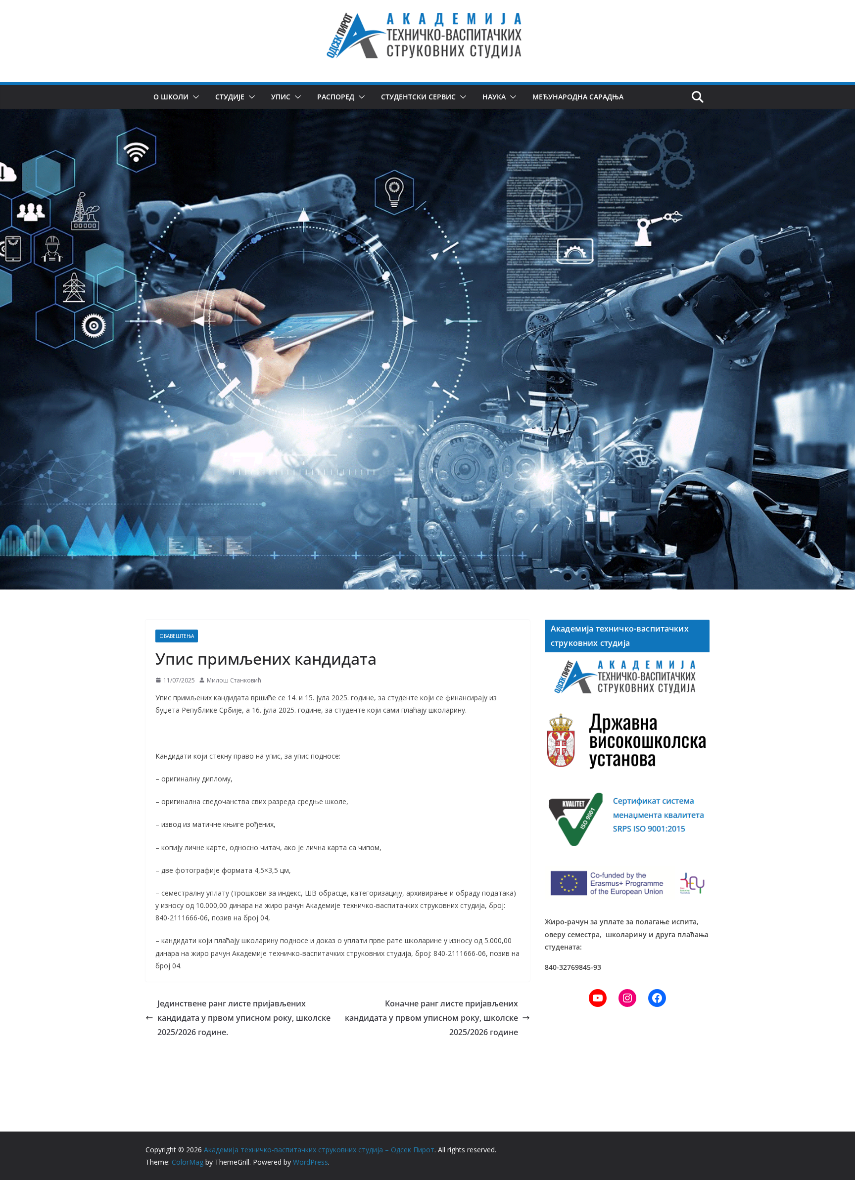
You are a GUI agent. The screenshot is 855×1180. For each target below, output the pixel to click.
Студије (229, 96)
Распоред (335, 96)
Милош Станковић (234, 680)
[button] (194, 97)
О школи (171, 96)
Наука (494, 96)
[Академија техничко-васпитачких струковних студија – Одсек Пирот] (427, 115)
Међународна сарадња (577, 96)
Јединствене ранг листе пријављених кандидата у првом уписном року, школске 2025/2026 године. (244, 1018)
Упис (280, 96)
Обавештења (176, 636)
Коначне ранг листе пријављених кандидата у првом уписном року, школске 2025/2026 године (431, 1018)
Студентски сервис (418, 96)
